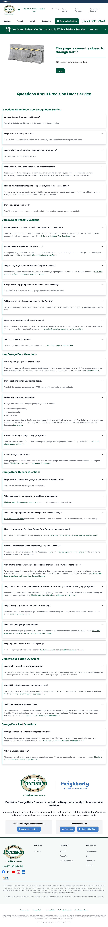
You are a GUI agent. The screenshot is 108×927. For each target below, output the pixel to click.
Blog (88, 856)
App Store (69, 829)
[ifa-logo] (5, 878)
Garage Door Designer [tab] (94, 10)
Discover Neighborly (27, 829)
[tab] (32, 9)
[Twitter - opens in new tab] (8, 872)
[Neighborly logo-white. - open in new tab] (7, 2)
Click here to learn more (14, 519)
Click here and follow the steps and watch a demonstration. (74, 535)
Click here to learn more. (20, 614)
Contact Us (90, 861)
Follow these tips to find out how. (60, 345)
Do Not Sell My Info (64, 910)
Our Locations (91, 851)
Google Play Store (89, 829)
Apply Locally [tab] (64, 10)
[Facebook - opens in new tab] (3, 872)
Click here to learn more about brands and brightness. (62, 650)
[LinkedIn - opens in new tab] (23, 872)
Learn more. (18, 425)
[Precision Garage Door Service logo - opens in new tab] (34, 785)
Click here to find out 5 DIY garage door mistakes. (24, 694)
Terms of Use (24, 910)
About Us (63, 856)
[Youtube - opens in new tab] (13, 872)
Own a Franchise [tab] (78, 10)
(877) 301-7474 (13, 866)
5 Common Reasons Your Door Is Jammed (58, 236)
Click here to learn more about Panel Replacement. (63, 740)
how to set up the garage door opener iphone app (67, 552)
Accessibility (50, 910)
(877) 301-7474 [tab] (93, 21)
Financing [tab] (55, 9)
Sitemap (89, 865)
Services (37, 851)
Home (60, 71)
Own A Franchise (66, 861)
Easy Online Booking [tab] (68, 21)
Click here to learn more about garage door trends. (30, 463)
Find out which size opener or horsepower (21, 502)
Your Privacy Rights (81, 910)
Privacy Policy (37, 910)
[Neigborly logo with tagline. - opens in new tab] (75, 785)
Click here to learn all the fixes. (44, 255)
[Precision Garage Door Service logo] (9, 10)
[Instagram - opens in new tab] (18, 872)
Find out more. (93, 370)
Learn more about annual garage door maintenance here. (60, 329)
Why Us (63, 851)
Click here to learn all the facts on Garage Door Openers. (53, 595)
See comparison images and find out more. (43, 715)
